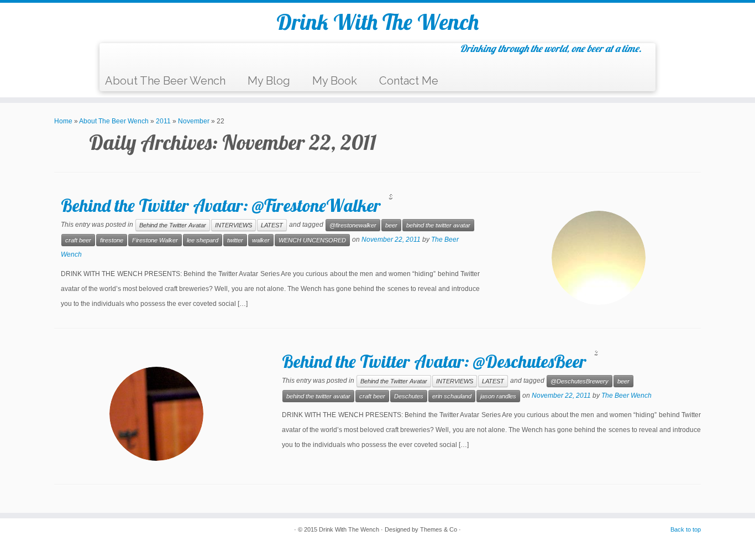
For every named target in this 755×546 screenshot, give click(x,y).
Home (63, 121)
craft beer (78, 240)
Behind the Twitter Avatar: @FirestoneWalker (221, 205)
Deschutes (408, 396)
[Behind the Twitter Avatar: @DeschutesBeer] (156, 413)
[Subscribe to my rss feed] (115, 57)
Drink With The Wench (377, 21)
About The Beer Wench (165, 80)
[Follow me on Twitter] (128, 57)
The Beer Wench (626, 395)
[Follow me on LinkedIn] (184, 57)
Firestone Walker (155, 240)
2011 (163, 121)
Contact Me (408, 80)
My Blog (269, 80)
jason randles (498, 396)
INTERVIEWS (233, 225)
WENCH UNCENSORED (312, 240)
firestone (111, 240)
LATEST (272, 225)
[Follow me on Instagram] (170, 57)
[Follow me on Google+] (156, 57)
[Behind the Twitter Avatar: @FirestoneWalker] (598, 257)
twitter (235, 240)
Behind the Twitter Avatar (172, 225)
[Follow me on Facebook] (142, 57)
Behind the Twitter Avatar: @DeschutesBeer (434, 361)
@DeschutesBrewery (579, 381)
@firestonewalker (352, 225)
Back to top (685, 529)
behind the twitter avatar (438, 225)
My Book (334, 80)
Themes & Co (438, 529)
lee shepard (202, 240)
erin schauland (451, 396)
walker (261, 240)
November (193, 121)
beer (391, 225)
